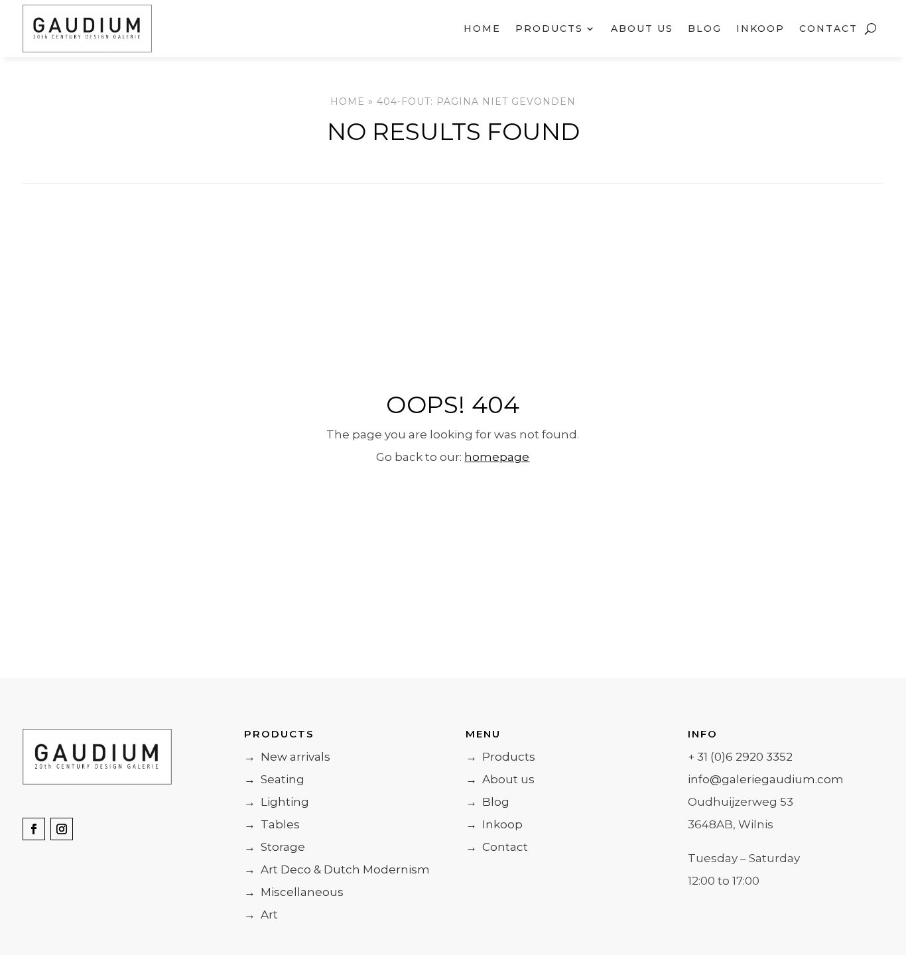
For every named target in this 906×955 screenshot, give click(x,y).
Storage (274, 847)
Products (500, 756)
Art (261, 914)
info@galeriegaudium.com (766, 779)
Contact (828, 28)
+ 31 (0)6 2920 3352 (740, 756)
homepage (496, 457)
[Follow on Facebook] (34, 829)
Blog (705, 28)
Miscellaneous (294, 892)
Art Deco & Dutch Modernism (337, 869)
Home (482, 28)
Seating (274, 779)
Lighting (276, 801)
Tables (272, 824)
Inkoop (760, 28)
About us (642, 28)
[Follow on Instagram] (61, 829)
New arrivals (287, 756)
